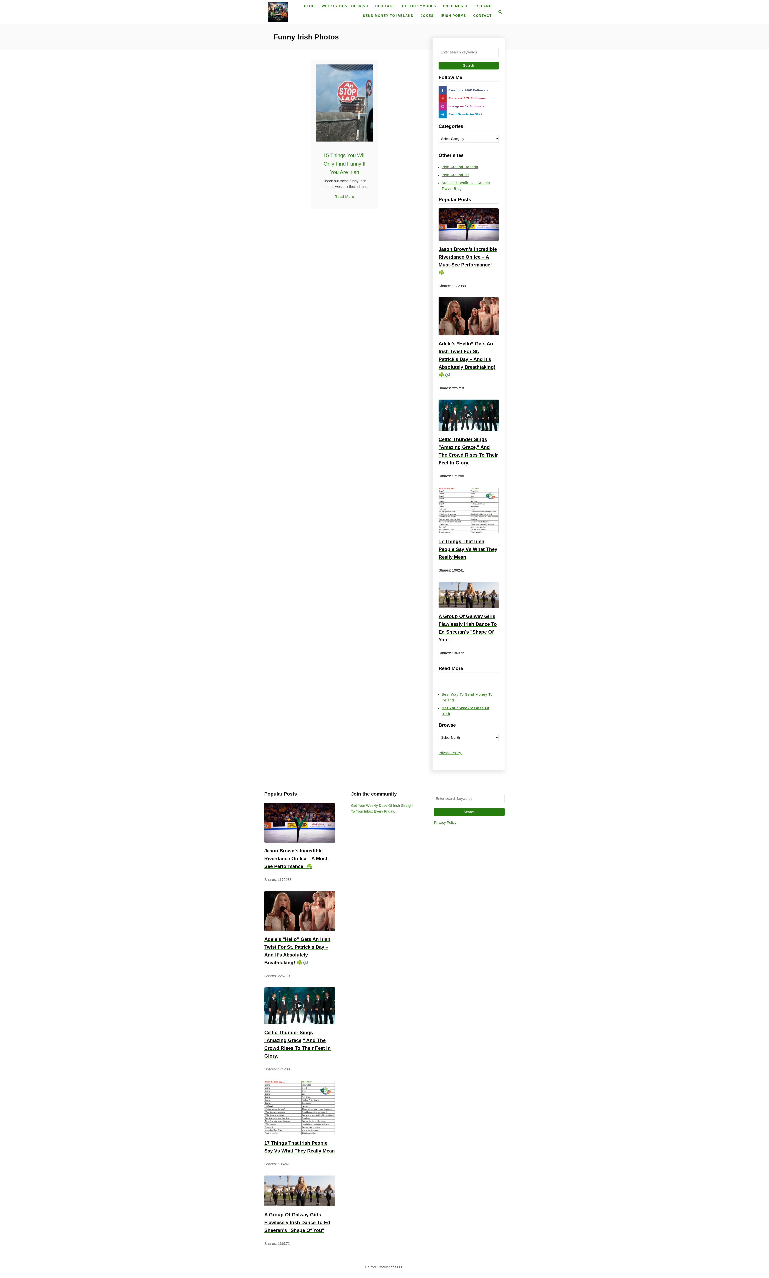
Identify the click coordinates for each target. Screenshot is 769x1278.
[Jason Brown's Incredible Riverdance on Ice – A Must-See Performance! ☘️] (469, 224)
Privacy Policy (450, 753)
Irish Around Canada (460, 167)
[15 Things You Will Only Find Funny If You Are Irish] (344, 103)
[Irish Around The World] (278, 12)
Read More (344, 197)
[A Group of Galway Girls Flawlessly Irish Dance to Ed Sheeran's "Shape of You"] (469, 595)
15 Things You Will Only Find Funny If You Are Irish (344, 163)
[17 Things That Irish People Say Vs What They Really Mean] (469, 510)
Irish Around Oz (455, 175)
